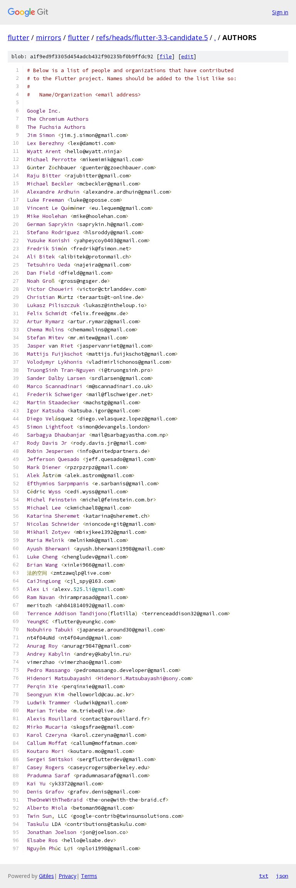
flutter (18, 37)
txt (263, 875)
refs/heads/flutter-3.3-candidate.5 (152, 37)
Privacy (67, 876)
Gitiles (46, 876)
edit (187, 56)
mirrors (48, 37)
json (282, 875)
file (166, 56)
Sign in (280, 12)
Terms (89, 876)
